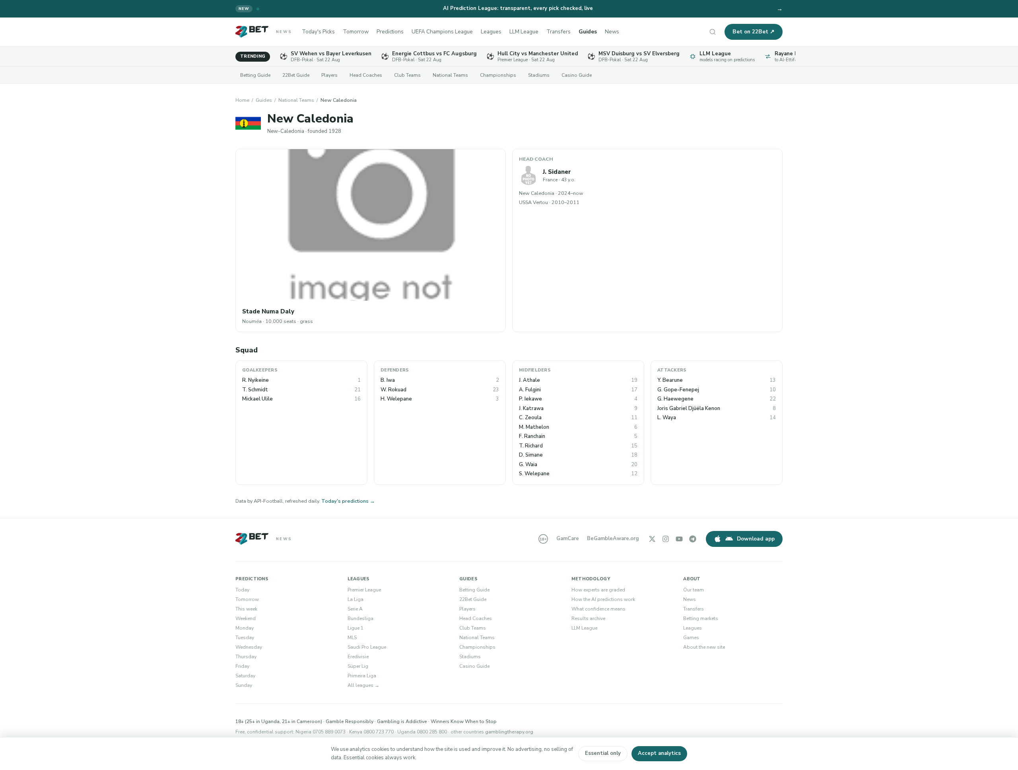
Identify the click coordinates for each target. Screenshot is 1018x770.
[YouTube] (679, 538)
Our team (693, 590)
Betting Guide (255, 75)
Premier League (364, 590)
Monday (244, 628)
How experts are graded (598, 590)
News (612, 31)
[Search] (712, 31)
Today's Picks (318, 31)
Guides (588, 31)
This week (246, 609)
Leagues (491, 31)
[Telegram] (692, 538)
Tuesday (244, 637)
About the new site (704, 647)
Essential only (603, 753)
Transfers (558, 31)
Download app (756, 538)
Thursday (245, 656)
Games (691, 637)
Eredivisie (358, 656)
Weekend (245, 618)
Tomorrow (356, 31)
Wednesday (248, 647)
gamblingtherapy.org (509, 732)
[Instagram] (665, 538)
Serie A (355, 609)
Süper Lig (358, 666)
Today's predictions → (348, 501)
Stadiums (539, 75)
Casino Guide (576, 75)
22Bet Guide (295, 75)
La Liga (355, 599)
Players (329, 75)
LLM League (523, 31)
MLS (352, 637)
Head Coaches (366, 75)
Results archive (588, 618)
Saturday (245, 676)
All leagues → (363, 685)
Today (242, 590)
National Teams (450, 75)
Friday (242, 666)
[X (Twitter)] (652, 538)
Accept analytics (659, 753)
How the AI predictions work (603, 599)
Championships (498, 75)
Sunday (243, 685)
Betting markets (700, 618)
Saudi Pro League (367, 647)
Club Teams (407, 75)
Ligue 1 (355, 628)
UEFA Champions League (442, 31)
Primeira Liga (362, 676)
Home (242, 100)
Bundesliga (360, 618)
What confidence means (598, 609)
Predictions (390, 31)
